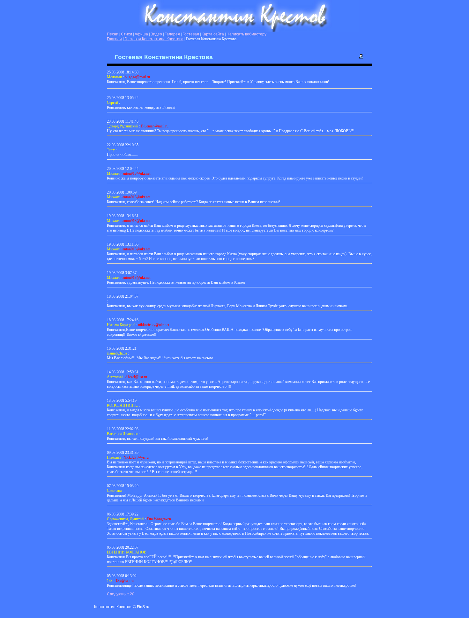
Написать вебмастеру (246, 34)
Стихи (126, 34)
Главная (114, 39)
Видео (156, 34)
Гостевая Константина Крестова (153, 39)
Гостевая (191, 34)
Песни (112, 34)
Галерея (172, 34)
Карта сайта (213, 34)
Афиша (141, 34)
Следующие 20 (120, 594)
